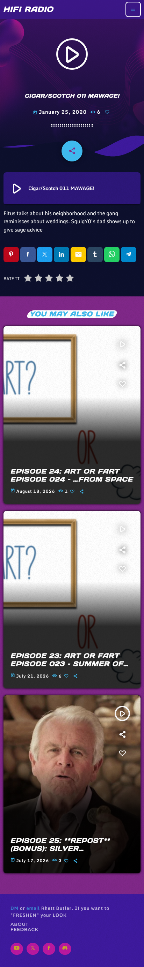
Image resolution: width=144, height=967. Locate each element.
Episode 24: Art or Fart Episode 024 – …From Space (71, 475)
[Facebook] (49, 949)
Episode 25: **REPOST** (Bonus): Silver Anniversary (60, 849)
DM (14, 908)
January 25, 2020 (60, 112)
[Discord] (65, 949)
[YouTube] (16, 949)
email (32, 908)
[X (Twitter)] (33, 949)
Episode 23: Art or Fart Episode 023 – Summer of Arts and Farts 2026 (66, 664)
